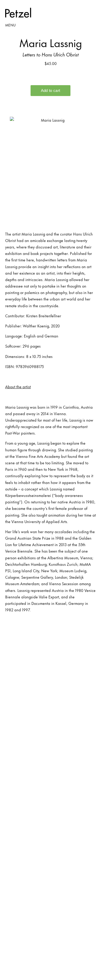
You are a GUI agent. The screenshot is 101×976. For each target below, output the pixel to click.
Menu (10, 24)
